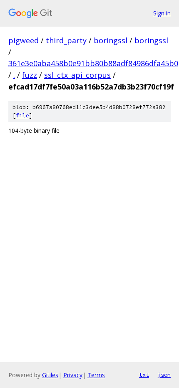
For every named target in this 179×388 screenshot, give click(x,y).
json (164, 374)
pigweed (23, 40)
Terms (96, 375)
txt (144, 374)
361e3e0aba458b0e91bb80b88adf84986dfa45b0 (93, 63)
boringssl (110, 40)
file (22, 115)
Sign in (162, 13)
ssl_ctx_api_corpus (77, 75)
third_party (66, 40)
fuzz (29, 75)
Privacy (72, 375)
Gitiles (50, 375)
